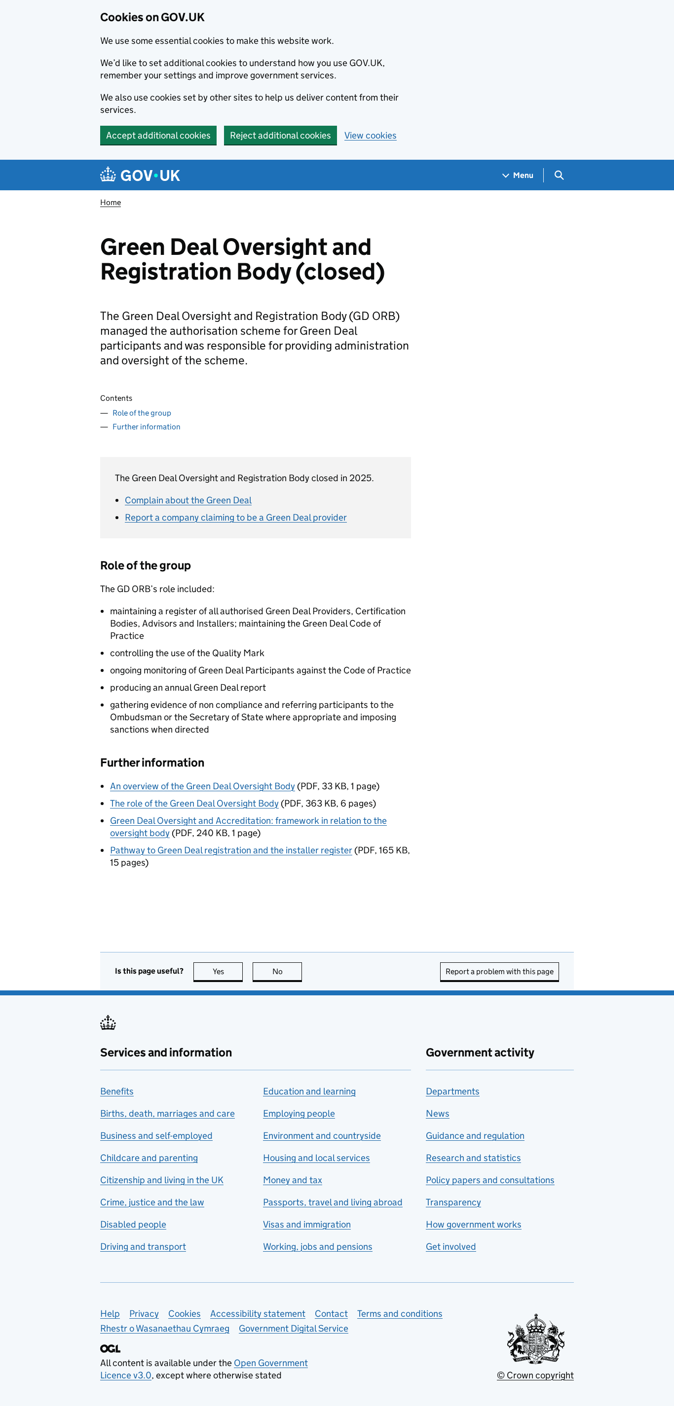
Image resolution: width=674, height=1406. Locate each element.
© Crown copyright (535, 1375)
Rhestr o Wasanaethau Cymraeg (164, 1328)
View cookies (370, 135)
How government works (474, 1224)
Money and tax (292, 1180)
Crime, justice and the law (152, 1202)
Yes (228, 971)
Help (110, 1313)
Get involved (451, 1246)
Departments (453, 1091)
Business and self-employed (156, 1135)
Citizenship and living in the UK (162, 1180)
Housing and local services (316, 1157)
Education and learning (309, 1091)
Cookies (184, 1313)
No (287, 971)
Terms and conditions (400, 1313)
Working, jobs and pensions (318, 1246)
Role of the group (141, 413)
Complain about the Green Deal (188, 500)
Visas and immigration (307, 1224)
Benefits (117, 1091)
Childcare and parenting (149, 1157)
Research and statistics (473, 1157)
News (437, 1113)
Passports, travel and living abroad (333, 1202)
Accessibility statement (257, 1313)
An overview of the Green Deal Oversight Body (202, 786)
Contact (331, 1313)
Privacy (144, 1313)
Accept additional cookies (158, 135)
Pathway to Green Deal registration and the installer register (231, 850)
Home (110, 202)
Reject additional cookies (280, 135)
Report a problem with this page (500, 971)
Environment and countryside (322, 1135)
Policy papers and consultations (490, 1180)
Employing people (299, 1113)
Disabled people (133, 1224)
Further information (146, 426)
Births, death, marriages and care (167, 1113)
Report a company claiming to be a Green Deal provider (236, 517)
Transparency (453, 1202)
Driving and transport (143, 1246)
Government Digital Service (293, 1328)
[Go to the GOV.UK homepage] (140, 175)
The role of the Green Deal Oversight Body (194, 803)
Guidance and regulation (475, 1135)
